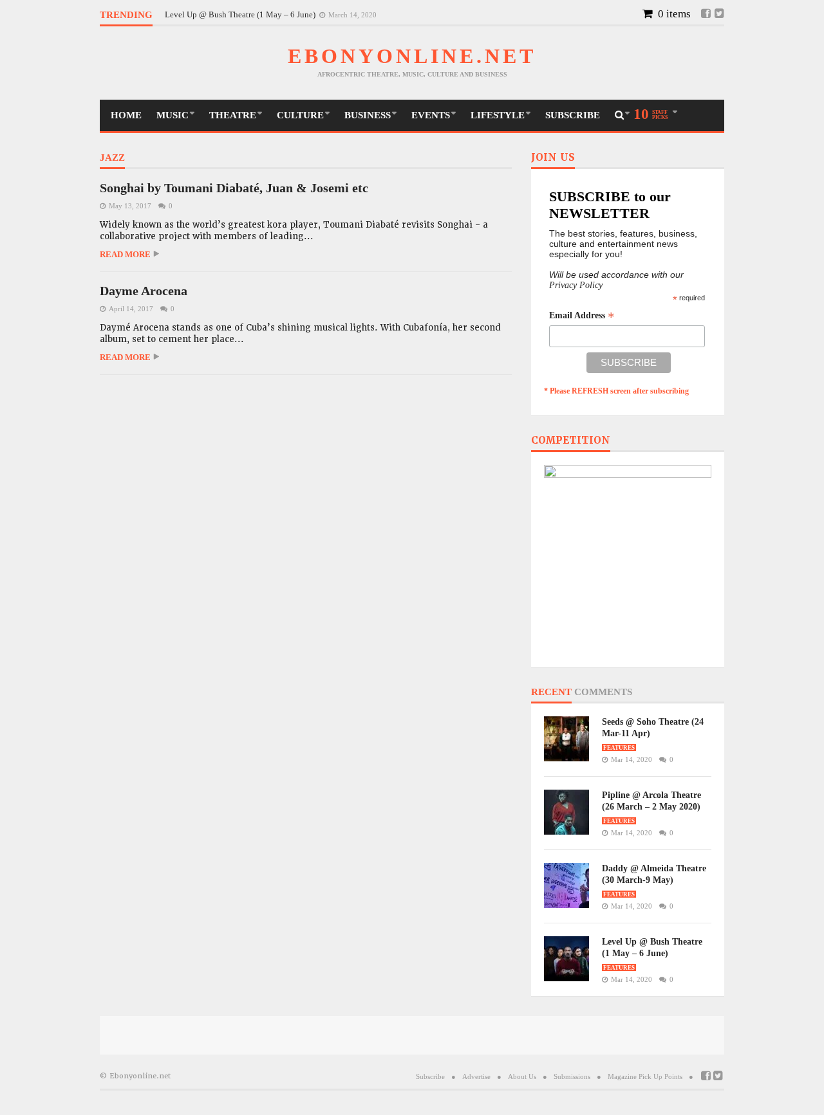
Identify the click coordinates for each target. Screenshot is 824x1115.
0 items (673, 14)
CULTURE (300, 115)
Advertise (476, 1076)
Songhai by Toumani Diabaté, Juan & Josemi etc (234, 188)
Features (619, 748)
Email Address (582, 315)
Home (126, 115)
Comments (603, 692)
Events (430, 115)
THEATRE (232, 115)
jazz (112, 158)
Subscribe (572, 115)
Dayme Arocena (143, 291)
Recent (551, 692)
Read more (125, 254)
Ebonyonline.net (412, 56)
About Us (522, 1076)
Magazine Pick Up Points (645, 1076)
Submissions (572, 1076)
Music (172, 115)
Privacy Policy (576, 285)
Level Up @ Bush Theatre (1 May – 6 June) (241, 14)
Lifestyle (498, 115)
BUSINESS (367, 115)
